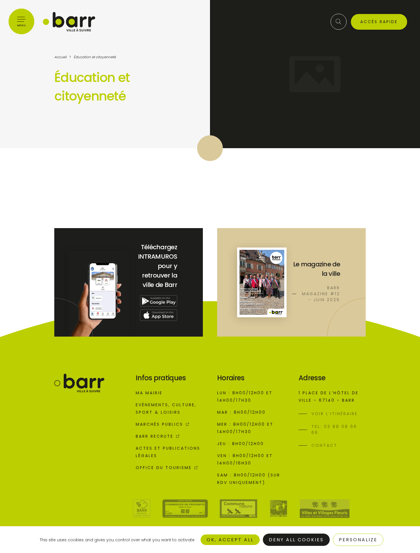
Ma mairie (149, 393)
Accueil (60, 57)
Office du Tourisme (164, 467)
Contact (324, 445)
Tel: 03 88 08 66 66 (334, 429)
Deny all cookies (296, 539)
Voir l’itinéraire (334, 414)
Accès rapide (379, 22)
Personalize (358, 539)
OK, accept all (230, 539)
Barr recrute (154, 436)
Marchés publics (159, 424)
